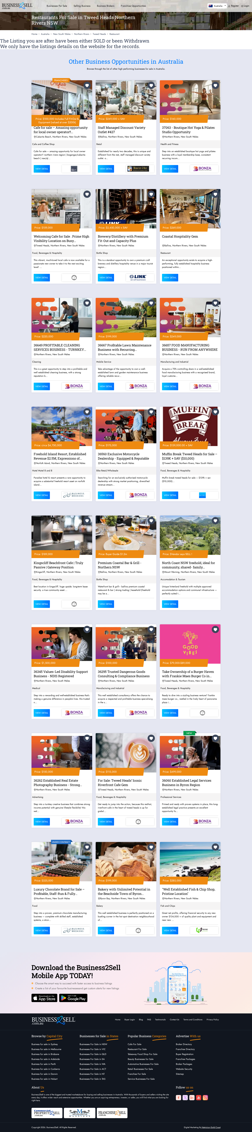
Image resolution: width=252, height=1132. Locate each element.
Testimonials (160, 1019)
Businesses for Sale (57, 6)
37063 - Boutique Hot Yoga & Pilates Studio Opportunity (188, 129)
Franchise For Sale (137, 1074)
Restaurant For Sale (137, 1049)
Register (234, 6)
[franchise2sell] (112, 1112)
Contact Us (174, 1019)
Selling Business (82, 6)
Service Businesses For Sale (141, 1079)
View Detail (41, 168)
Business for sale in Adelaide (46, 1059)
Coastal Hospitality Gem (180, 236)
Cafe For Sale (134, 1044)
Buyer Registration (184, 1054)
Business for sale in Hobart (44, 1079)
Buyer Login (130, 1019)
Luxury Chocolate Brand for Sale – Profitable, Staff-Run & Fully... (59, 891)
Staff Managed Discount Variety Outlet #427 (121, 129)
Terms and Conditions (192, 1019)
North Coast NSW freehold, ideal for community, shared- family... (188, 565)
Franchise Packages (185, 1059)
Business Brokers (105, 6)
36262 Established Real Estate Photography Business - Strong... (58, 782)
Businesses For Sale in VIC (93, 1049)
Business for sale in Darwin (45, 1074)
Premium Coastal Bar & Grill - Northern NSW (119, 565)
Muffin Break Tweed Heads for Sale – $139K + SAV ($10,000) (189, 456)
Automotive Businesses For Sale (143, 1064)
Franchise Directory (185, 1049)
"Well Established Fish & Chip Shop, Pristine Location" (188, 891)
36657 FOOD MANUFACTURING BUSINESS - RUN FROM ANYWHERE (190, 347)
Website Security (184, 1069)
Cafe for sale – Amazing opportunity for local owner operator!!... (61, 129)
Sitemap (180, 1074)
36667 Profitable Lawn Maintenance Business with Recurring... (124, 347)
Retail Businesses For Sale (140, 1069)
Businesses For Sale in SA (92, 1059)
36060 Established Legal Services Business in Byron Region (186, 782)
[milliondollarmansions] (79, 1112)
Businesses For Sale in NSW (93, 1044)
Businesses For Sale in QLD (93, 1054)
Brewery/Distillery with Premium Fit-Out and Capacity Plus (123, 238)
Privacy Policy (213, 1019)
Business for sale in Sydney (45, 1044)
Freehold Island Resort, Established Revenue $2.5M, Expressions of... (60, 456)
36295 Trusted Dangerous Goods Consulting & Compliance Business (124, 673)
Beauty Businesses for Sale (140, 1059)
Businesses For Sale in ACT (93, 1069)
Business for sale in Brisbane (45, 1054)
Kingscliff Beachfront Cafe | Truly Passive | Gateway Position (58, 565)
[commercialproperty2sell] (47, 1112)
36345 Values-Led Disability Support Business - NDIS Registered (61, 673)
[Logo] (17, 5)
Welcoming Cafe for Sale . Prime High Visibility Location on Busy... (61, 238)
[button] (217, 5)
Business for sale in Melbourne (46, 1049)
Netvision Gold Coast (210, 1127)
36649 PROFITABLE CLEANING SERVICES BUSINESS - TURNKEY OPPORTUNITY (59, 348)
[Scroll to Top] (245, 1127)
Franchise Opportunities (133, 6)
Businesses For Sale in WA (92, 1064)
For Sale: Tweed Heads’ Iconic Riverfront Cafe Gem (120, 782)
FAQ (149, 1019)
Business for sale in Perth (44, 1064)
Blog (141, 1019)
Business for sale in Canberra (46, 1069)
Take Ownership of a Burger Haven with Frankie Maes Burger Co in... (188, 673)
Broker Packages (184, 1064)
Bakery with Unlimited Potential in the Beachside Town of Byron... (124, 891)
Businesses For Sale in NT (92, 1074)
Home (117, 1019)
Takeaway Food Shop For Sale (142, 1054)
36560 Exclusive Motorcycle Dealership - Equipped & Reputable (123, 456)
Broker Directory (184, 1044)
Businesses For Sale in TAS (92, 1079)
